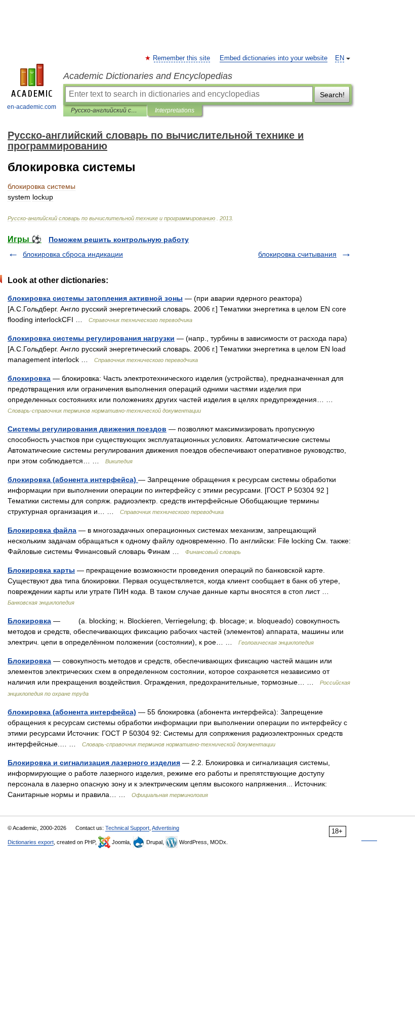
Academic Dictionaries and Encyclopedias (147, 76)
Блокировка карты (41, 570)
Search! (332, 95)
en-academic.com (31, 106)
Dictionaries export (31, 842)
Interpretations (174, 110)
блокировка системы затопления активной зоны (95, 298)
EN (339, 58)
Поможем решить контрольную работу (119, 239)
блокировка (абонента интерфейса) (73, 479)
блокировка (29, 378)
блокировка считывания (297, 254)
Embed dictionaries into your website (273, 58)
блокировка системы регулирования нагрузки (91, 338)
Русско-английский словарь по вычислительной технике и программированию (105, 110)
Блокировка (29, 621)
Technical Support (127, 828)
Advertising (165, 828)
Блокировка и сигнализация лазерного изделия (94, 763)
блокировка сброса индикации (73, 254)
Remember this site (182, 58)
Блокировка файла (42, 530)
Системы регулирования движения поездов (87, 429)
